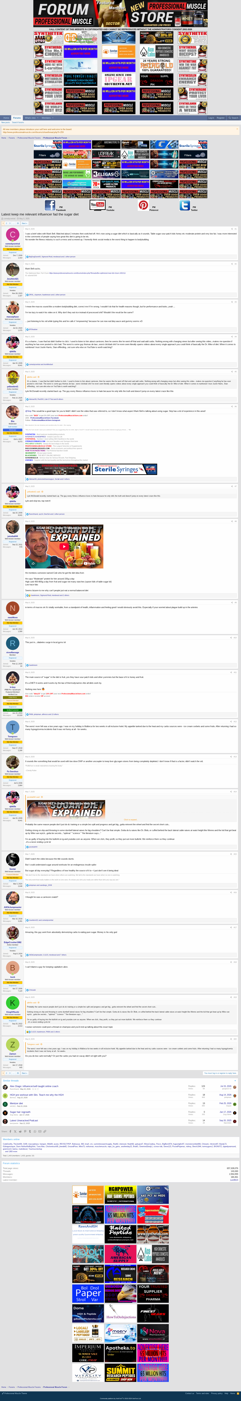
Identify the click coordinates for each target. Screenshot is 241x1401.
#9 (236, 603)
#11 (235, 672)
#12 (235, 722)
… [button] (14, 223)
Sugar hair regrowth (20, 1112)
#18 (235, 962)
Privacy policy (217, 1393)
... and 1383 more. (10, 1151)
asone (56, 1144)
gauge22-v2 (226, 1089)
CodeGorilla (7, 1144)
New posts (5, 122)
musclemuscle (101, 1146)
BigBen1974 (167, 1144)
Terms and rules (202, 1393)
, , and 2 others (50, 595)
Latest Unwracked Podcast (24, 1120)
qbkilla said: (32, 377)
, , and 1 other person (52, 257)
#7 (236, 486)
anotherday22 (126, 1146)
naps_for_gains (114, 1146)
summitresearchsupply (103, 1144)
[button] (38, 117)
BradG (135, 1146)
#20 (235, 1039)
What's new (30, 118)
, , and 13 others (44, 714)
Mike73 (82, 1146)
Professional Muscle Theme (15, 1393)
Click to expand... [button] (131, 820)
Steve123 (167, 1146)
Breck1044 (196, 1146)
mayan (228, 1106)
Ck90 (25, 1144)
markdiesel (23, 1149)
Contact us (189, 1393)
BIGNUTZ (218, 1146)
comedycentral (9, 219)
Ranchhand (14, 1089)
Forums (17, 118)
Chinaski (205, 1144)
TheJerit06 (17, 1144)
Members (46, 118)
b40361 (13, 1106)
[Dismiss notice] (237, 129)
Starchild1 (227, 1123)
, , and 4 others (49, 479)
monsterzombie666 (193, 1144)
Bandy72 (222, 1144)
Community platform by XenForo (120, 1398)
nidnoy (188, 1146)
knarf (87, 1144)
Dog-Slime (14, 1115)
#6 (236, 406)
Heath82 (130, 1144)
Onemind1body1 (145, 1146)
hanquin (43, 1144)
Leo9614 (234, 1180)
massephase (33, 1144)
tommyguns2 (207, 1146)
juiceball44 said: (33, 797)
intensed (122, 1144)
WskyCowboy (149, 1144)
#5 (236, 372)
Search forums (18, 122)
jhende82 (63, 1146)
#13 (235, 757)
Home (6, 118)
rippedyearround (229, 1146)
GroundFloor (73, 1146)
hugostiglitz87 (178, 1144)
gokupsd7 (139, 1144)
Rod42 (115, 1144)
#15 (235, 854)
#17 (235, 927)
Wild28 (50, 1144)
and (41, 364)
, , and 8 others (46, 399)
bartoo (15, 1149)
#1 (236, 229)
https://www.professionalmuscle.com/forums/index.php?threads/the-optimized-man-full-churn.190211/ (87, 273)
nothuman (90, 1146)
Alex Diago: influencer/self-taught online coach (34, 1086)
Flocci (158, 1144)
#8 (236, 521)
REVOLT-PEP (65, 1144)
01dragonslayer (9, 1146)
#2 (236, 264)
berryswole (14, 1123)
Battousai (76, 1144)
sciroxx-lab (158, 1146)
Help (226, 1393)
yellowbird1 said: (33, 492)
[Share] (232, 229)
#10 (235, 638)
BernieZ (13, 1098)
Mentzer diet (16, 1103)
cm (91, 1144)
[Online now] (12, 240)
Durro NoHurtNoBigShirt (25, 1146)
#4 (236, 337)
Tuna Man (41, 1146)
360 (82, 1144)
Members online (11, 1139)
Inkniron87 (214, 1144)
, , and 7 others (47, 955)
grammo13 (7, 1149)
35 (18, 223)
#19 (235, 997)
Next (24, 223)
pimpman (227, 1097)
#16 (235, 892)
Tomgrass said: (33, 1044)
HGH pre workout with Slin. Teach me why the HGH (37, 1095)
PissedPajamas (178, 1146)
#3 (236, 302)
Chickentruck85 (52, 1146)
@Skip (28, 411)
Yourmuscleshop (35, 1149)
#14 (235, 792)
